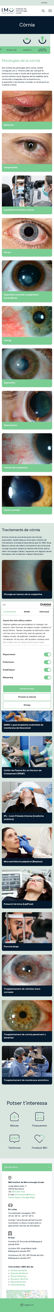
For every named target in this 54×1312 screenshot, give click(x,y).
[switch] (47, 662)
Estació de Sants (19, 1270)
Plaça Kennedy (18, 1285)
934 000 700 (18, 1192)
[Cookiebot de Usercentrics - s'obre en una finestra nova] (40, 605)
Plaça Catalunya (18, 1276)
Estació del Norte (19, 1273)
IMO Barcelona (11, 1167)
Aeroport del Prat (19, 1279)
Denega (27, 705)
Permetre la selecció (27, 697)
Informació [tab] (44, 612)
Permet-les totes (27, 689)
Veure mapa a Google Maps (21, 1197)
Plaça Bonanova (18, 1282)
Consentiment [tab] (9, 612)
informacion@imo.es (25, 1195)
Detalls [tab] (27, 612)
